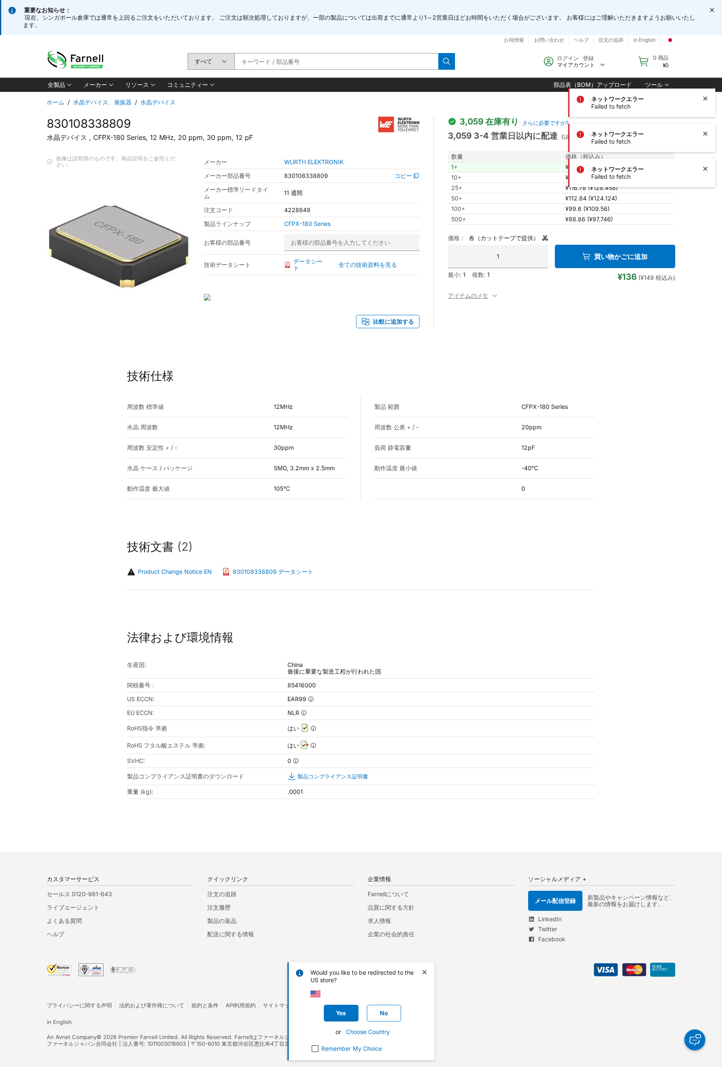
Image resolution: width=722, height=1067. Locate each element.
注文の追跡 (610, 40)
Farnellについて (388, 893)
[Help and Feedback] (694, 1039)
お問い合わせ (549, 40)
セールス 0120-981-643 (79, 893)
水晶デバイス (157, 102)
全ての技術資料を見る (367, 264)
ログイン (568, 58)
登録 (588, 58)
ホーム (55, 102)
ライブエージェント (73, 907)
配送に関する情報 (230, 934)
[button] (59, 85)
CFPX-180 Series (307, 223)
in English (644, 40)
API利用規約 (241, 1005)
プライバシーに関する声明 (79, 1005)
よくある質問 (64, 920)
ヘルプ (581, 40)
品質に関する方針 (391, 907)
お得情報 (514, 40)
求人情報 (379, 920)
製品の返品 (221, 920)
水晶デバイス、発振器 (102, 102)
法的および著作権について (151, 1005)
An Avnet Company (72, 1037)
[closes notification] (712, 10)
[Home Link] (77, 61)
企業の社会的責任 (391, 934)
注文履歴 (219, 907)
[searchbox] (336, 61)
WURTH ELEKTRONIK (313, 162)
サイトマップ (279, 1005)
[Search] (446, 61)
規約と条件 (205, 1005)
